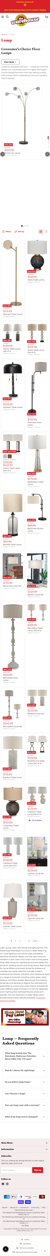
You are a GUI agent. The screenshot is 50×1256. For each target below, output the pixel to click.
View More (9, 62)
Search (5, 1207)
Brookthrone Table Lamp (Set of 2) (36, 762)
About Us (13, 1207)
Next (35, 941)
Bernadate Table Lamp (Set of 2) (35, 629)
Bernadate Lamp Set (12, 726)
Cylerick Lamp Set (36, 918)
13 (29, 941)
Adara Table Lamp (36, 280)
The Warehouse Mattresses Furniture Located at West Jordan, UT (24, 1222)
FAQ (43, 1207)
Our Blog (25, 1225)
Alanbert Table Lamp (12, 407)
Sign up (37, 1170)
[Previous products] (2, 154)
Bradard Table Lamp (12, 777)
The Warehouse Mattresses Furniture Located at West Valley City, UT (24, 1213)
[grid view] (40, 231)
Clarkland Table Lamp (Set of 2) (10, 864)
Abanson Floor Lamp (12, 314)
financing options (23, 1099)
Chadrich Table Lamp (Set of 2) (34, 813)
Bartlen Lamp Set (35, 594)
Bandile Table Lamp (12, 544)
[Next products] (47, 154)
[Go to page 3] (26, 225)
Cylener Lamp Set (36, 873)
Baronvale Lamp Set (12, 586)
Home (4, 34)
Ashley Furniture (10, 155)
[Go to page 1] (22, 226)
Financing (35, 1207)
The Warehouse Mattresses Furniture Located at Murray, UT (24, 1218)
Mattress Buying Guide (24, 1210)
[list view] (46, 231)
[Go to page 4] (28, 225)
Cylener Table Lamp (12, 926)
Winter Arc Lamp (12, 153)
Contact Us (24, 1207)
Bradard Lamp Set (36, 713)
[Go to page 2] (24, 225)
